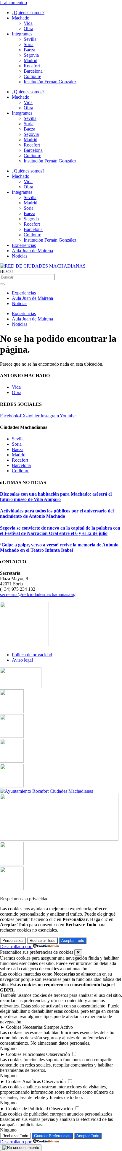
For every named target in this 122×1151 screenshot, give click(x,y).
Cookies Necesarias (24, 1027)
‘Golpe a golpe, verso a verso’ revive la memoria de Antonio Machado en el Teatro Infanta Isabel (59, 547)
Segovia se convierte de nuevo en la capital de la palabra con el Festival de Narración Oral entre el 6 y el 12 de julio (60, 530)
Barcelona (33, 71)
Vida (28, 23)
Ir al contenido (13, 2)
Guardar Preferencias (52, 1136)
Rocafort (32, 65)
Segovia (31, 55)
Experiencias (24, 245)
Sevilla (30, 39)
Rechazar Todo (42, 940)
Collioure (32, 76)
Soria (28, 44)
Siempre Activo (58, 1027)
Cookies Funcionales (25, 1054)
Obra (28, 28)
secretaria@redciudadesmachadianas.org (38, 594)
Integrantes (22, 33)
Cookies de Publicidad (27, 1108)
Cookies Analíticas (23, 1081)
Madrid (30, 60)
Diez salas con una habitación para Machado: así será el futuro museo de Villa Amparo (56, 496)
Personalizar (13, 940)
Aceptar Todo (72, 940)
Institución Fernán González (50, 81)
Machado (20, 17)
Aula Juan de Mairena (32, 250)
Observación (58, 1054)
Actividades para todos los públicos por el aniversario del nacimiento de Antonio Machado (57, 513)
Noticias (19, 255)
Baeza (29, 49)
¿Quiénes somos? (28, 12)
